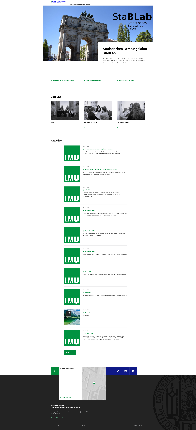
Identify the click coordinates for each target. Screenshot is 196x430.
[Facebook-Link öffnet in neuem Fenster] (110, 371)
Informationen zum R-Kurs (93, 80)
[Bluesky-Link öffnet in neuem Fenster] (118, 371)
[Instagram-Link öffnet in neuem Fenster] (125, 371)
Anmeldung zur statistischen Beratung (63, 80)
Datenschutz (61, 426)
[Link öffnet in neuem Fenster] (82, 383)
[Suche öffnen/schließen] (139, 3)
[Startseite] (55, 371)
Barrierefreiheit (81, 426)
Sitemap (53, 426)
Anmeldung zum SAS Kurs (126, 80)
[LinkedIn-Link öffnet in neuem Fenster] (133, 371)
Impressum (71, 426)
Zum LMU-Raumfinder (59, 418)
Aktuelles (71, 353)
